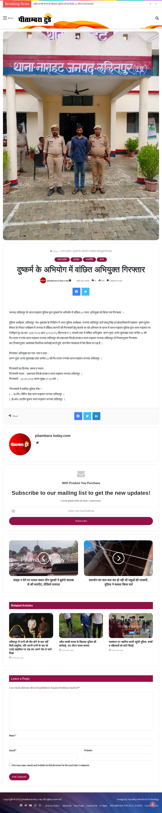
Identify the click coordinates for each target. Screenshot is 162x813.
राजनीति (89, 259)
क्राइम (76, 259)
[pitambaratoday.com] (35, 18)
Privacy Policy (52, 805)
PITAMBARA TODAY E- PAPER (126, 805)
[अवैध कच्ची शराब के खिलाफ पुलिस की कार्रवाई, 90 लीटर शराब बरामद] (81, 625)
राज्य (102, 259)
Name (12, 735)
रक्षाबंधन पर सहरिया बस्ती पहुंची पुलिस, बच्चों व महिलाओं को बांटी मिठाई (63, 4)
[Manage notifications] (153, 804)
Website (88, 750)
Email (12, 750)
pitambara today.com (57, 280)
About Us (66, 805)
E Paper (103, 805)
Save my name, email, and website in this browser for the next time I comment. (51, 765)
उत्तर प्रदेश (66, 251)
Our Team (79, 805)
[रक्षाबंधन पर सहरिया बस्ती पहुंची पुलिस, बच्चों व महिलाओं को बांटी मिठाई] (131, 625)
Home (55, 251)
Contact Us (91, 805)
